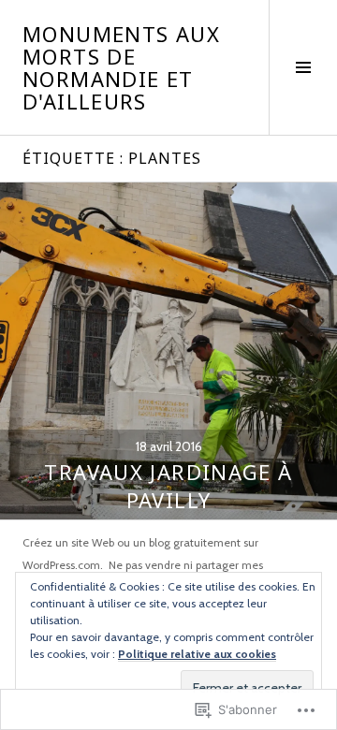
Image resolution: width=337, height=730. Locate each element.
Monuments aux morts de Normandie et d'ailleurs (121, 67)
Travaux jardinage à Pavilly (168, 486)
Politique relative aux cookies (197, 654)
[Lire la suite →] (168, 350)
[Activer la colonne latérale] (303, 67)
